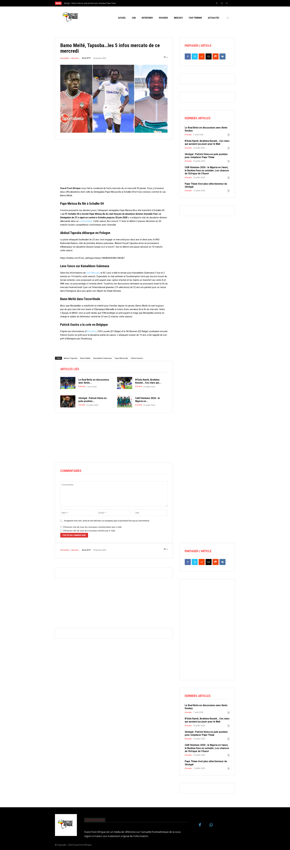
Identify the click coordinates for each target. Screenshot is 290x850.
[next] (155, 3)
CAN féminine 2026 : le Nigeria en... (147, 400)
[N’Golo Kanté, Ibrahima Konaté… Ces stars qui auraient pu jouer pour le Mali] (124, 383)
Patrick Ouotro (137, 358)
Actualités (64, 58)
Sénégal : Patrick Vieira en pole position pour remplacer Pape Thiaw (206, 156)
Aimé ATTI (86, 58)
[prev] (150, 3)
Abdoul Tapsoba (70, 358)
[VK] (222, 56)
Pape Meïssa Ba (121, 358)
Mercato (75, 58)
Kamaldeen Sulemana (102, 358)
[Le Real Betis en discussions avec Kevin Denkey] (67, 383)
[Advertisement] (114, 165)
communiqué (85, 221)
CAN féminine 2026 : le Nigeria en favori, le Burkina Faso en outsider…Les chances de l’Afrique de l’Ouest (207, 170)
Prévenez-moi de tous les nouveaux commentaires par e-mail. (92, 527)
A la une (81, 386)
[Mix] (216, 56)
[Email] (209, 56)
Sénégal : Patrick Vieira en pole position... (92, 400)
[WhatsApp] (211, 825)
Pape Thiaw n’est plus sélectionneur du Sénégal (206, 185)
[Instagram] (222, 3)
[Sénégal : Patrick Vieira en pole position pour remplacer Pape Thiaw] (67, 401)
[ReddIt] (202, 56)
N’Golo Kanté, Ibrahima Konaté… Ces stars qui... (148, 381)
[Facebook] (217, 3)
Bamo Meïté (85, 358)
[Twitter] (227, 3)
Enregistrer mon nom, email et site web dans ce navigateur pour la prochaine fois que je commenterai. (107, 521)
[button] (227, 17)
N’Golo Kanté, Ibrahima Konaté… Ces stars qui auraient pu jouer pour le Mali (207, 142)
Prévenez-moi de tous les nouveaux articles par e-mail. (89, 530)
